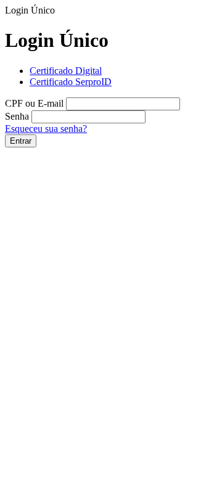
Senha (17, 116)
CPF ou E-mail (34, 103)
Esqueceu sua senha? (46, 128)
